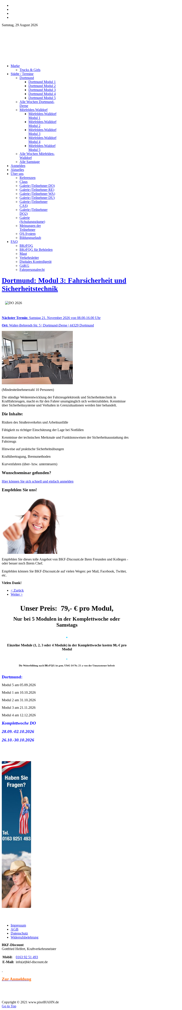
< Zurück (17, 590)
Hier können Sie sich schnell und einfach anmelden (37, 481)
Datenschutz (19, 933)
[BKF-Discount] (40, 59)
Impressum (18, 925)
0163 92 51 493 (27, 957)
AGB (14, 929)
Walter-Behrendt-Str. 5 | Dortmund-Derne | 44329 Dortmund (48, 325)
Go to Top (9, 1006)
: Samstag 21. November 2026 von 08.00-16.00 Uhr (51, 318)
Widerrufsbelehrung (24, 937)
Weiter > (17, 594)
